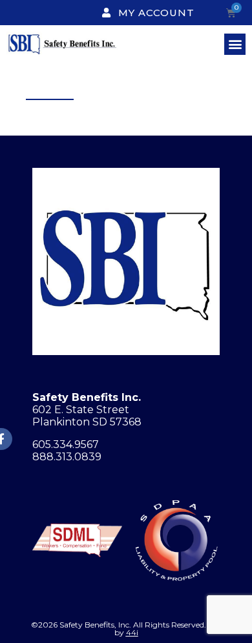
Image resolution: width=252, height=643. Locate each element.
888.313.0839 (66, 457)
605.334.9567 (65, 444)
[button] (235, 44)
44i (132, 632)
